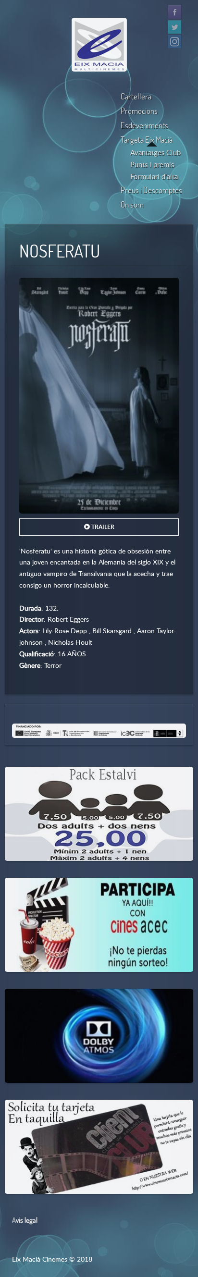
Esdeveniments (144, 125)
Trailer (102, 527)
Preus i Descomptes (151, 190)
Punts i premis (152, 164)
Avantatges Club (155, 152)
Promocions (139, 111)
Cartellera (136, 96)
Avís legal (24, 1220)
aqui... (54, 895)
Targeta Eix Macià (147, 140)
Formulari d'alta (154, 176)
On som (132, 204)
